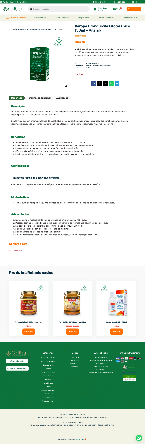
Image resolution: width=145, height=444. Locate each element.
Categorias (48, 353)
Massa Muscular (48, 383)
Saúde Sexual (48, 397)
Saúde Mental (48, 394)
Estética (48, 368)
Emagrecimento (83, 18)
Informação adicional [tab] (39, 98)
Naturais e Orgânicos (24, 29)
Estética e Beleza (40, 18)
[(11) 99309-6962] (127, 2)
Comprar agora (28, 331)
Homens (48, 379)
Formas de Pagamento (129, 353)
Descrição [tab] (16, 98)
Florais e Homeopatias (106, 18)
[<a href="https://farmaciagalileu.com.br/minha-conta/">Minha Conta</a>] (95, 9)
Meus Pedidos (103, 11)
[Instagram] (133, 2)
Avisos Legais (101, 353)
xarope (88, 67)
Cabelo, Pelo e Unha (48, 358)
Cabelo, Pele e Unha (62, 18)
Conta (75, 353)
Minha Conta (102, 8)
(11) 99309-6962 (119, 2)
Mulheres (48, 386)
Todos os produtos (105, 65)
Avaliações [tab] (62, 98)
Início (15, 29)
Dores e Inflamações (48, 361)
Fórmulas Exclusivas (130, 18)
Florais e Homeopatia (48, 372)
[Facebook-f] (136, 2)
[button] (16, 18)
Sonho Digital (80, 439)
